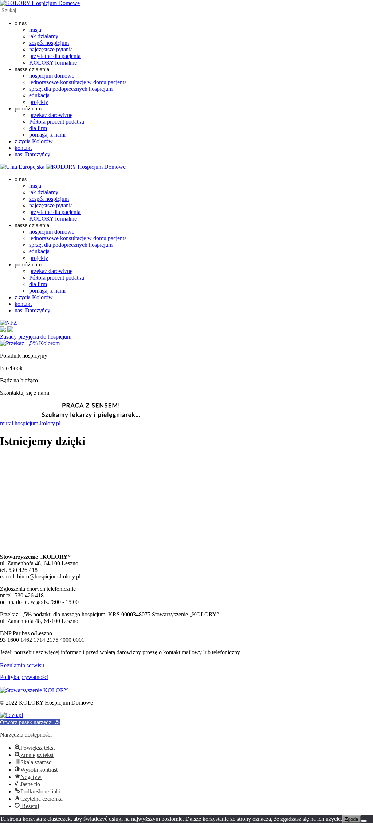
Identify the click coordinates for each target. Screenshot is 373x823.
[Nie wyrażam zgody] (364, 821)
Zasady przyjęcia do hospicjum (35, 337)
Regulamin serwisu (22, 665)
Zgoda (351, 819)
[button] (30, 722)
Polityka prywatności (24, 677)
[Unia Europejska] (23, 167)
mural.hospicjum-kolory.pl (30, 423)
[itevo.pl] (11, 715)
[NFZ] (8, 323)
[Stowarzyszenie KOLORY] (34, 690)
